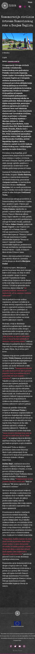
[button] (20, 6)
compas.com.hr (13, 61)
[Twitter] (15, 646)
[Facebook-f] (11, 646)
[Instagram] (24, 646)
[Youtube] (19, 646)
